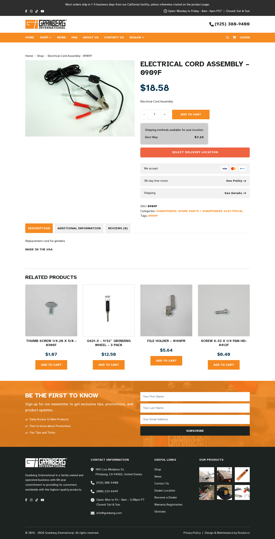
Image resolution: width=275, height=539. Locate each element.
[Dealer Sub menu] (143, 37)
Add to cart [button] (51, 364)
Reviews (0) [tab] (118, 228)
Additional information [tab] (79, 228)
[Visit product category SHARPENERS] (242, 492)
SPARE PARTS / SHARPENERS (200, 211)
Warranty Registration (168, 504)
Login (245, 37)
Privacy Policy (192, 533)
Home (29, 37)
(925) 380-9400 (107, 482)
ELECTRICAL (233, 211)
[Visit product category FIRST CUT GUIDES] (206, 492)
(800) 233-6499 (107, 491)
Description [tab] (39, 228)
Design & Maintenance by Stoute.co (227, 533)
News (61, 37)
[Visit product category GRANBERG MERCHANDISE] (224, 492)
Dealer (135, 37)
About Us (91, 37)
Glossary (160, 511)
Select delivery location (195, 152)
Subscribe (195, 430)
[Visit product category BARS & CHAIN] (242, 474)
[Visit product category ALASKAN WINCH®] (206, 474)
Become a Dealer (165, 497)
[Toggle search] (227, 37)
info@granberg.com (109, 513)
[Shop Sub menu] (50, 37)
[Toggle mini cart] (234, 37)
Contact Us (114, 37)
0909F (153, 215)
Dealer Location (164, 490)
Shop (44, 37)
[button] (129, 65)
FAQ (74, 37)
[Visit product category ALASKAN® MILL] (224, 474)
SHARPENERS (166, 211)
